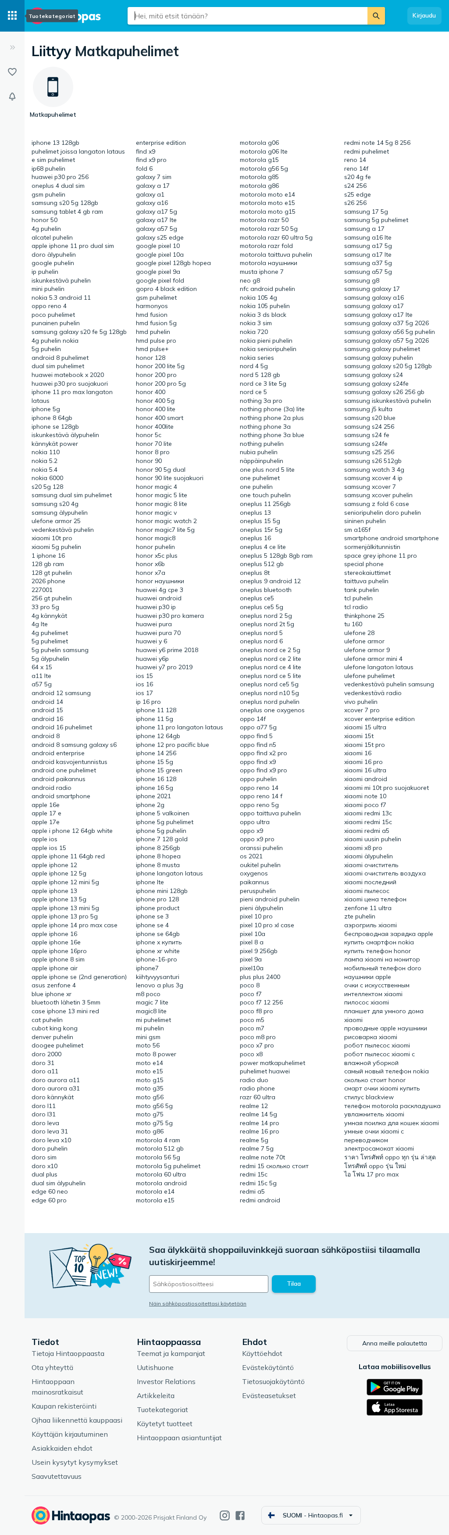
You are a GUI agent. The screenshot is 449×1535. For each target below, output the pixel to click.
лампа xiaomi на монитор (382, 959)
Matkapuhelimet (126, 51)
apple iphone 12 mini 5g (65, 882)
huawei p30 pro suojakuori (70, 383)
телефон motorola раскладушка (392, 1106)
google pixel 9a (158, 272)
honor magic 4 (156, 487)
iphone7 (147, 968)
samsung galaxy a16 (374, 297)
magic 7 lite (152, 1002)
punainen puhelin (56, 323)
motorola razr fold (266, 246)
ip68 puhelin (48, 168)
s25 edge (357, 194)
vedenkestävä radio (373, 693)
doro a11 (45, 1071)
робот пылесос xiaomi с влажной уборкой (379, 1058)
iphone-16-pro (156, 959)
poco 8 (250, 985)
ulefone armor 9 (367, 650)
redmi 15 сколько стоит (274, 1166)
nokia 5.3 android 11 (61, 297)
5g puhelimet (50, 641)
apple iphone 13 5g (59, 899)
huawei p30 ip (156, 607)
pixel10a (252, 968)
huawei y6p (152, 659)
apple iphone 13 (54, 891)
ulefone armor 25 (56, 521)
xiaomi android (365, 779)
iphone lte (150, 882)
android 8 (46, 736)
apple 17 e (46, 813)
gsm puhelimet (156, 297)
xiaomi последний (370, 882)
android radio (51, 788)
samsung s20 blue (370, 418)
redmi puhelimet (366, 151)
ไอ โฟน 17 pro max (371, 1174)
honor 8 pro (153, 452)
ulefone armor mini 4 (373, 659)
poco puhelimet (53, 315)
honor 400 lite (155, 409)
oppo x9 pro (257, 839)
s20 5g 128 (47, 487)
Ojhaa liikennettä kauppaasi (77, 1420)
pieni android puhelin (269, 899)
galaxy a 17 (153, 186)
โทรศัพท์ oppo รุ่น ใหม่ (375, 1166)
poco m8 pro (258, 1037)
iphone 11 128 (156, 710)
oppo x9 (251, 831)
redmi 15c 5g (258, 1183)
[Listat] (12, 72)
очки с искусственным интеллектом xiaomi (377, 989)
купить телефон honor (377, 951)
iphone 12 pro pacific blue (172, 745)
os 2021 (251, 856)
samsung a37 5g (368, 263)
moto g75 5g (154, 1123)
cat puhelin (47, 1020)
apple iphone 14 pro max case (75, 925)
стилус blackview (369, 1097)
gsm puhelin (48, 194)
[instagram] (225, 1515)
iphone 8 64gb (52, 418)
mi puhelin (150, 1028)
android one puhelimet (64, 770)
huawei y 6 (151, 641)
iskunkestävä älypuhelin (65, 435)
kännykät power (55, 444)
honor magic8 (155, 538)
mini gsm (148, 1037)
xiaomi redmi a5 (366, 831)
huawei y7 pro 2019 (164, 667)
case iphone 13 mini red (65, 1011)
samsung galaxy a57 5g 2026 (386, 340)
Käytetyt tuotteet (164, 1423)
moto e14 (149, 1063)
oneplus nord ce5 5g (269, 684)
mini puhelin (48, 289)
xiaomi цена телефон (375, 899)
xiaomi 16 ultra (365, 770)
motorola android (161, 1183)
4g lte (40, 624)
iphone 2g (150, 805)
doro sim (44, 1157)
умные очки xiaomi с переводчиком (374, 1135)
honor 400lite (155, 426)
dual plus (44, 1174)
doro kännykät (53, 1097)
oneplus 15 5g (260, 521)
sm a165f (357, 530)
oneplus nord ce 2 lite (270, 659)
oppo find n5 (258, 745)
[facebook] (240, 1515)
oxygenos (254, 873)
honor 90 (149, 461)
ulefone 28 (359, 633)
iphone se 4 (152, 925)
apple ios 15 (49, 848)
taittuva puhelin (366, 581)
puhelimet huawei (265, 1071)
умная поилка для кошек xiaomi (391, 1123)
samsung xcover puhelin (378, 495)
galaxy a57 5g (156, 229)
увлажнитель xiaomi (374, 1114)
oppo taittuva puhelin (270, 813)
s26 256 (355, 203)
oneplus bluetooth (266, 590)
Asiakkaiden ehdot (62, 1448)
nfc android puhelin (267, 289)
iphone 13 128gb (55, 143)
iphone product (157, 908)
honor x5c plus (157, 555)
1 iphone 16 (48, 555)
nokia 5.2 (44, 461)
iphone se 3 (152, 916)
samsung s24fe (366, 444)
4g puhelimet (50, 633)
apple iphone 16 (54, 934)
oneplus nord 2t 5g (267, 624)
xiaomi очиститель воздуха (385, 873)
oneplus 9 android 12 (270, 581)
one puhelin (256, 487)
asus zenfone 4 (54, 985)
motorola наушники (268, 263)
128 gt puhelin (52, 573)
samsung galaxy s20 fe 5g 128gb (79, 332)
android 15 (47, 710)
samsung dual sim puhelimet (72, 495)
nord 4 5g (254, 366)
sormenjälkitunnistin (372, 547)
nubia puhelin (259, 452)
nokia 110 (46, 452)
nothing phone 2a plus (272, 418)
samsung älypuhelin (60, 512)
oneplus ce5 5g (261, 607)
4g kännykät (49, 616)
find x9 (145, 151)
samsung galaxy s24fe (376, 383)
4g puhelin (46, 229)
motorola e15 (155, 1200)
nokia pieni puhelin (266, 340)
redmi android (260, 1200)
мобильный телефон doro (382, 968)
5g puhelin (46, 349)
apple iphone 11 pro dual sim (73, 246)
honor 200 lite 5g (160, 366)
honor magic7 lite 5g (165, 530)
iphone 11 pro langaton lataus (179, 727)
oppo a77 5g (258, 727)
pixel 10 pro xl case (267, 925)
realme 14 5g (258, 1114)
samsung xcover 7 (370, 487)
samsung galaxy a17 (374, 306)
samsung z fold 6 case (376, 504)
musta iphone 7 (262, 272)
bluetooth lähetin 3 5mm (66, 1002)
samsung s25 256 (369, 452)
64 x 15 (42, 667)
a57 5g (42, 684)
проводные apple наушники (385, 1028)
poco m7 (252, 1028)
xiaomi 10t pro (52, 538)
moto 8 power (156, 1054)
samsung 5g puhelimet (376, 220)
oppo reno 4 (49, 306)
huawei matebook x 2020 (68, 375)
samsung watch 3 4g (374, 469)
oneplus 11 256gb (265, 504)
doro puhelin (50, 1148)
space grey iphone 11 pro (380, 555)
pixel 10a (252, 934)
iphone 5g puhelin (161, 831)
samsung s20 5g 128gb (65, 203)
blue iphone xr (51, 994)
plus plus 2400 (260, 977)
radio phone (257, 1088)
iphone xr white (158, 951)
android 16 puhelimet (62, 727)
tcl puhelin (358, 598)
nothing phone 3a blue (272, 435)
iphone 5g (46, 409)
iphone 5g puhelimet (164, 822)
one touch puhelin (265, 495)
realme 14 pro (259, 1123)
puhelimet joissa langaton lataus (78, 151)
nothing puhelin (262, 444)
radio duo (254, 1080)
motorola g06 (259, 143)
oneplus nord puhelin (269, 702)
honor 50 (44, 220)
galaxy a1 (150, 194)
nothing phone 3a (265, 426)
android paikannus (59, 779)
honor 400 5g (155, 401)
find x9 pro (151, 160)
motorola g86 (259, 186)
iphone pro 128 (157, 899)
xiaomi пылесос (366, 891)
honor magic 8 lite (161, 504)
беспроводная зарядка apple (388, 934)
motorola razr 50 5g (269, 229)
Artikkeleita (156, 1395)
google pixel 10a (160, 254)
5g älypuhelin (50, 659)
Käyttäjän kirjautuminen (70, 1434)
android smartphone (61, 796)
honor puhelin (155, 547)
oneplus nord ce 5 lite (270, 676)
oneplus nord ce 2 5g (270, 650)
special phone (364, 564)
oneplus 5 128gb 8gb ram (276, 555)
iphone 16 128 (156, 779)
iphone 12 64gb (158, 736)
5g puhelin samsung (60, 650)
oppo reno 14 (259, 788)
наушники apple (367, 977)
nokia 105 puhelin (265, 306)
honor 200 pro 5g (161, 383)
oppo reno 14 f (261, 796)
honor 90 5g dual (160, 469)
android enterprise (58, 753)
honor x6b (150, 564)
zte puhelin (359, 916)
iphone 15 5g (154, 762)
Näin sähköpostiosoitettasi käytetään (197, 1303)
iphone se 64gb (158, 934)
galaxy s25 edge (160, 237)
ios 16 (144, 684)
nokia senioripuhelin (268, 349)
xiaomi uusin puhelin (372, 839)
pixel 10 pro (256, 916)
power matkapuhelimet (272, 1063)
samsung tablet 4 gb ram (67, 211)
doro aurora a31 (56, 1088)
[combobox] (247, 16)
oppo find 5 (256, 736)
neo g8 (250, 280)
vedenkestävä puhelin (63, 530)
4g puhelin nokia (55, 340)
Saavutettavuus (57, 1476)
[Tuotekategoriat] (12, 16)
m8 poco (148, 994)
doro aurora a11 (56, 1080)
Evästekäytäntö (268, 1367)
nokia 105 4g (258, 297)
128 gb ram (48, 564)
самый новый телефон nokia (386, 1071)
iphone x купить (159, 942)
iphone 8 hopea (158, 856)
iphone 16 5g (154, 788)
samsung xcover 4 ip (373, 478)
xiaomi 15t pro (364, 745)
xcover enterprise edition (379, 719)
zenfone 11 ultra (368, 908)
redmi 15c (253, 1174)
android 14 (47, 702)
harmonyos (152, 306)
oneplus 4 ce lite (263, 547)
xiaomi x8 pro (363, 848)
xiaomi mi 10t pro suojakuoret (386, 788)
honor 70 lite (154, 444)
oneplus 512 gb (262, 564)
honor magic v (156, 512)
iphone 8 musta (158, 865)
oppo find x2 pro (263, 753)
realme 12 (254, 1106)
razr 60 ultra (257, 1097)
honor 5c (148, 435)
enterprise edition (161, 143)
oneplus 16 (255, 538)
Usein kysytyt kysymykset (75, 1462)
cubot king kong (55, 1028)
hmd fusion (151, 315)
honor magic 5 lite (161, 495)
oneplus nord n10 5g (269, 693)
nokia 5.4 (44, 469)
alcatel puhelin (52, 237)
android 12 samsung (61, 693)
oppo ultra (255, 822)
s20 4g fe (357, 177)
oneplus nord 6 (261, 641)
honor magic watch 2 (166, 521)
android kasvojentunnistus (69, 762)
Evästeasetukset (269, 1395)
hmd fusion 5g (156, 323)
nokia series (257, 358)
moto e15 (149, 1071)
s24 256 (355, 186)
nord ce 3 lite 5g (263, 383)
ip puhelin (45, 272)
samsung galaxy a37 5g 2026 (386, 323)
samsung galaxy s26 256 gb (384, 392)
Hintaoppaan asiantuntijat (179, 1437)
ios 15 (144, 676)
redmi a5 (252, 1191)
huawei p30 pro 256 (60, 177)
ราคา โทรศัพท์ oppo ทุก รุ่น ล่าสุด (390, 1157)
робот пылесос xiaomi (377, 1045)
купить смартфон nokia (379, 942)
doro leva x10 (51, 1140)
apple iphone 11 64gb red (68, 856)
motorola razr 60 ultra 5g (276, 237)
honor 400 (150, 392)
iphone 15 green (159, 770)
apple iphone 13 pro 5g (65, 916)
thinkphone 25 (364, 616)
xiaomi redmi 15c (368, 822)
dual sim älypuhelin (59, 1183)
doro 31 (43, 1063)
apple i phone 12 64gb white (72, 831)
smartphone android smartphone (391, 538)
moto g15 (150, 1080)
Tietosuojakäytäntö (273, 1381)
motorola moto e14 (267, 194)
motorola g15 (259, 160)
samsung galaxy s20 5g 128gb (388, 366)
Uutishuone (155, 1367)
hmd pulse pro (156, 340)
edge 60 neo (50, 1191)
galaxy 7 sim (153, 177)
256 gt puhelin (52, 598)
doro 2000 (46, 1054)
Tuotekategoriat (162, 1409)
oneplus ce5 (257, 598)
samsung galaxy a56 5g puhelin (389, 332)
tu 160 (353, 624)
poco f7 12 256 (261, 1002)
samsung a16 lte (368, 237)
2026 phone (48, 581)
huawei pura (154, 624)
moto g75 (150, 1114)
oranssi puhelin (261, 848)
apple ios (44, 839)
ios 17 (144, 693)
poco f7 (251, 994)
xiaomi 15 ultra (365, 727)
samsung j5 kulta (368, 409)
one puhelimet (260, 478)
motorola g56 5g (264, 168)
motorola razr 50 (264, 220)
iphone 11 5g (154, 719)
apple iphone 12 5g (59, 873)
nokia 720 (254, 332)
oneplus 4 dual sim (58, 186)
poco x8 (251, 1054)
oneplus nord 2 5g (266, 616)
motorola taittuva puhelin (276, 254)
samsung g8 (361, 280)
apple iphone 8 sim (58, 959)
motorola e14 (155, 1191)
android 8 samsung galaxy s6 (74, 745)
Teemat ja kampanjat (171, 1353)
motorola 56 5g (158, 1157)
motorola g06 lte (264, 151)
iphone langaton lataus (169, 873)
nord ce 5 (253, 392)
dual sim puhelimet (58, 366)
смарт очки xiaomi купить (382, 1088)
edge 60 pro (49, 1200)
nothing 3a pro (261, 401)
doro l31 (44, 1114)
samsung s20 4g (55, 504)
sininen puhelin (365, 521)
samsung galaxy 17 (372, 289)
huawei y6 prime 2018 (167, 650)
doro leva (45, 1123)
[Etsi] (376, 16)
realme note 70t (262, 1157)
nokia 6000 (47, 478)
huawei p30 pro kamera (170, 616)
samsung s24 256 (369, 426)
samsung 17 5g (366, 211)
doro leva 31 (50, 1131)
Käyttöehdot (262, 1353)
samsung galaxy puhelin (378, 358)
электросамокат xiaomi (379, 1148)
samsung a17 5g (368, 246)
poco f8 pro (256, 1011)
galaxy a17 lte (156, 220)
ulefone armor (364, 641)
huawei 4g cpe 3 (159, 590)
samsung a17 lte (368, 254)
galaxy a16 (152, 203)
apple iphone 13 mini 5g (65, 908)
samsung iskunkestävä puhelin (387, 401)
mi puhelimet (153, 1020)
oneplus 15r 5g (261, 530)
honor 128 (150, 358)
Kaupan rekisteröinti (64, 1406)
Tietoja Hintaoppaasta (68, 1353)
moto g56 (150, 1097)
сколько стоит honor (375, 1080)
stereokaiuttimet (367, 573)
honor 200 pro (156, 375)
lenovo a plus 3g (159, 985)
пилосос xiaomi (366, 1002)
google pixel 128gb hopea (173, 263)
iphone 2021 (153, 796)
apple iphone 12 (54, 865)
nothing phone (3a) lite (272, 409)
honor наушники (160, 581)
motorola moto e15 (267, 203)
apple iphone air (55, 968)
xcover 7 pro (362, 710)
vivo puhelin (361, 702)
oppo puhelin (258, 779)
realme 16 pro (259, 1131)
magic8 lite (151, 1011)
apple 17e (46, 822)
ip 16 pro (148, 702)
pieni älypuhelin (261, 908)
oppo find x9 (258, 762)
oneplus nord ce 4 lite (270, 667)
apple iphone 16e (56, 942)
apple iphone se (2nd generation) (79, 977)
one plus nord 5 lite (267, 469)
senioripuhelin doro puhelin (382, 512)
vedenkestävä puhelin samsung (389, 684)
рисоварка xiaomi (370, 1037)
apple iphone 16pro (59, 951)
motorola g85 (259, 177)
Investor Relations (166, 1381)
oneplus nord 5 (261, 633)
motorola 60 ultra (161, 1174)
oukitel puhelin (260, 865)
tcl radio (356, 607)
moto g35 (150, 1088)
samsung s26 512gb (373, 461)
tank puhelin (361, 590)
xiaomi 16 (357, 753)
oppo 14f (253, 719)
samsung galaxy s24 (373, 375)
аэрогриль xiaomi (370, 925)
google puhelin (53, 263)
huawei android (159, 598)
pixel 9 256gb (259, 951)
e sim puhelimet (53, 160)
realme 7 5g (257, 1148)
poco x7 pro (257, 1045)
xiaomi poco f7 (365, 805)
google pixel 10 (158, 246)
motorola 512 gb (160, 1148)
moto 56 (148, 1045)
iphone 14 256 (156, 753)
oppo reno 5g (259, 805)
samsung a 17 (364, 229)
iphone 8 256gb (158, 848)
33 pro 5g (45, 607)
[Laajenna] (12, 47)
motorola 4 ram (158, 1140)
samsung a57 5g (368, 272)
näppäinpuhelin (261, 461)
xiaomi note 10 (365, 796)
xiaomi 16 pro (363, 762)
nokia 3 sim (256, 323)
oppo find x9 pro (263, 770)
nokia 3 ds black (263, 315)
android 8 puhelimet (60, 358)
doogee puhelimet (57, 1045)
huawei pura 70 (158, 633)
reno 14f (356, 168)
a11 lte (41, 676)
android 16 (47, 719)
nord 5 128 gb (260, 375)
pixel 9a (251, 959)
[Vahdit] (12, 96)
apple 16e (46, 805)
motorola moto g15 (268, 211)
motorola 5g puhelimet (168, 1166)
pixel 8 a (252, 942)
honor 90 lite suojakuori (169, 478)
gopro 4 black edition (166, 289)
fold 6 (144, 168)
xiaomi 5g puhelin (56, 547)
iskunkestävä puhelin (61, 280)
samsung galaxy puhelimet (382, 349)
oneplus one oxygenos (272, 710)
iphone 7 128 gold (162, 839)
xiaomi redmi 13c (368, 813)
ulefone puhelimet (369, 676)
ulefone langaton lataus (378, 667)
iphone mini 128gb (162, 891)
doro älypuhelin (54, 254)
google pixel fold (160, 280)
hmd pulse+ (152, 349)
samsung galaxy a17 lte (378, 315)
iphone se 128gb (55, 426)
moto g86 (150, 1131)
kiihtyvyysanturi (157, 977)
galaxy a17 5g (156, 211)
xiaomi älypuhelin (368, 856)
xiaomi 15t (359, 736)
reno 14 (355, 160)
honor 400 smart (159, 418)
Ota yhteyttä (52, 1367)
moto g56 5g (154, 1106)
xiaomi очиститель (371, 865)
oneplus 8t (255, 573)
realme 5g (254, 1140)
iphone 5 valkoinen (162, 813)
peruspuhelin (258, 891)
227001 (42, 590)
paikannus (254, 882)
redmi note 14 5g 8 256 (377, 143)
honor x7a (150, 573)
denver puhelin (52, 1037)
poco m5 (252, 1020)
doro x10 (44, 1166)
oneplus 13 (255, 512)
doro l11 (44, 1106)
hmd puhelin (153, 332)
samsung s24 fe (366, 435)
